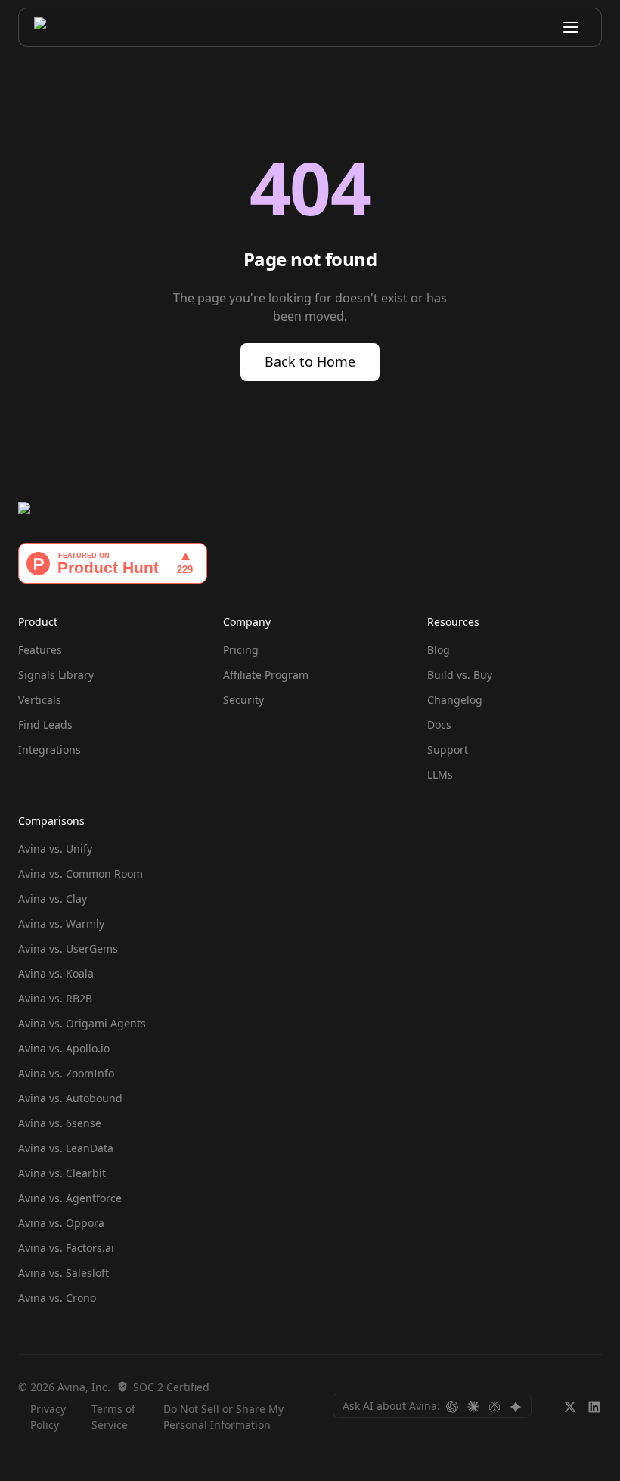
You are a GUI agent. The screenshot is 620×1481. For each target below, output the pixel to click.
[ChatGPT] (452, 1405)
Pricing (241, 650)
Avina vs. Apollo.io (64, 1048)
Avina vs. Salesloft (63, 1273)
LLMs (440, 774)
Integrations (49, 749)
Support (447, 749)
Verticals (39, 699)
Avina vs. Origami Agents (82, 1023)
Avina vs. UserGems (68, 948)
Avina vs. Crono (57, 1297)
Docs (439, 724)
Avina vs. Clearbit (62, 1173)
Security (243, 699)
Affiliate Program (265, 675)
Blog (438, 650)
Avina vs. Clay (52, 898)
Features (40, 650)
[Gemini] (516, 1405)
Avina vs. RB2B (55, 998)
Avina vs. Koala (56, 973)
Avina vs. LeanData (65, 1148)
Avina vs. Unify (55, 848)
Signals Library (56, 675)
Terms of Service (113, 1417)
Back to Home (310, 361)
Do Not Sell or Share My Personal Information (223, 1417)
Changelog (454, 699)
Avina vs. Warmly (61, 923)
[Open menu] (571, 27)
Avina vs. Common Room (80, 873)
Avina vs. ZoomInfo (66, 1073)
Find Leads (45, 724)
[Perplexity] (494, 1405)
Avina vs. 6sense (59, 1123)
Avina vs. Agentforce (70, 1198)
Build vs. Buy (459, 675)
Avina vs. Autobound (70, 1098)
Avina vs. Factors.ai (66, 1248)
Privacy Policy (48, 1417)
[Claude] (473, 1405)
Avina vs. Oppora (61, 1223)
